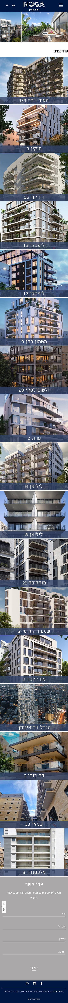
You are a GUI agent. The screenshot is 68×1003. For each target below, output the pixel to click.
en (7, 6)
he (13, 6)
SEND (34, 968)
